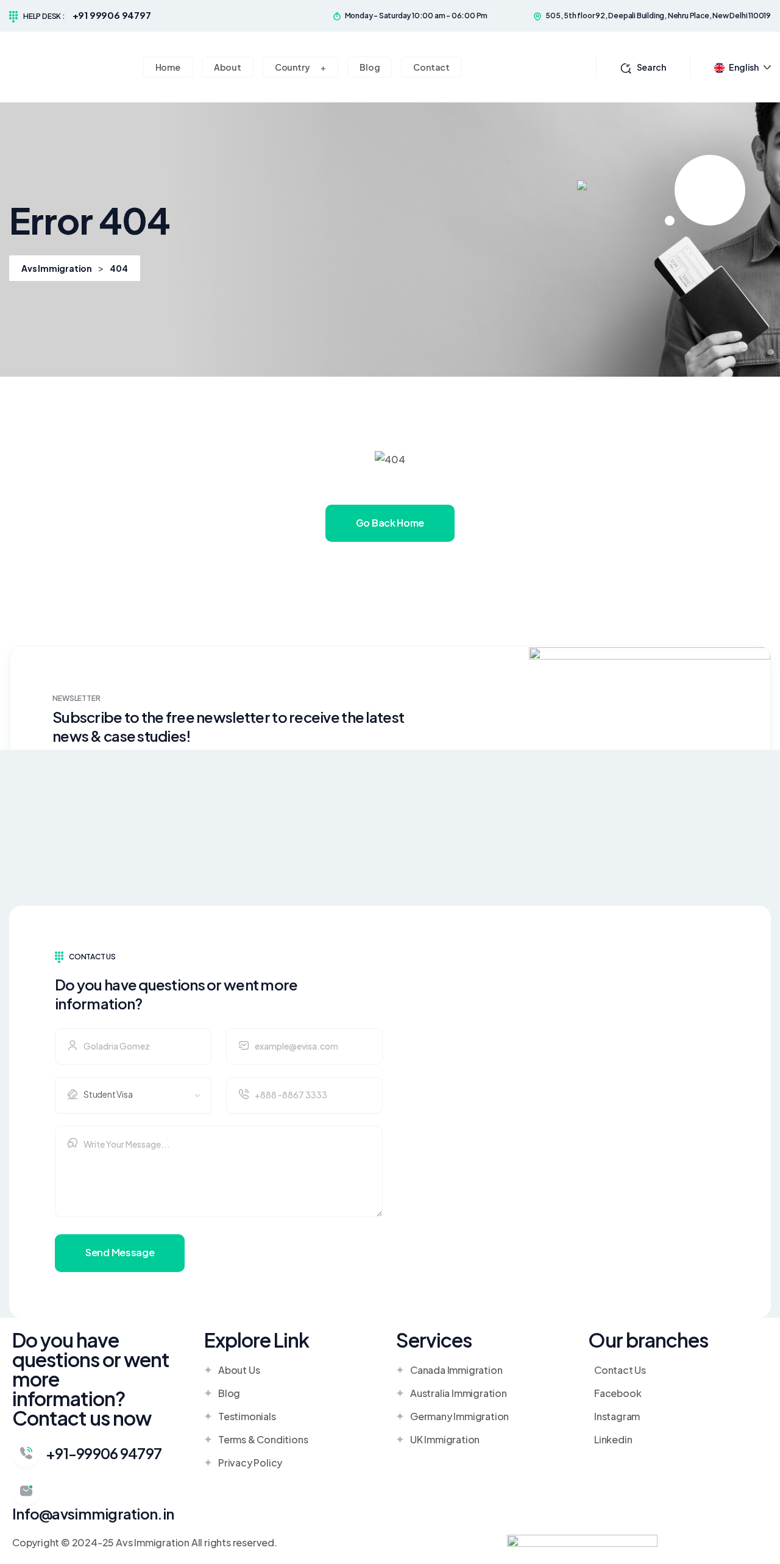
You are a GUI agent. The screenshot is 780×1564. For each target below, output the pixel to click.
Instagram (617, 1416)
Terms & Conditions (263, 1439)
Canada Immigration (456, 1369)
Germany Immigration (459, 1416)
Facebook (617, 1393)
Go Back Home (390, 522)
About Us (239, 1369)
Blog (229, 1393)
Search (651, 67)
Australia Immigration (458, 1393)
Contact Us (620, 1369)
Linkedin (613, 1439)
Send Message (119, 1252)
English (744, 67)
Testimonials (247, 1416)
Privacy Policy (250, 1462)
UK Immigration (445, 1439)
